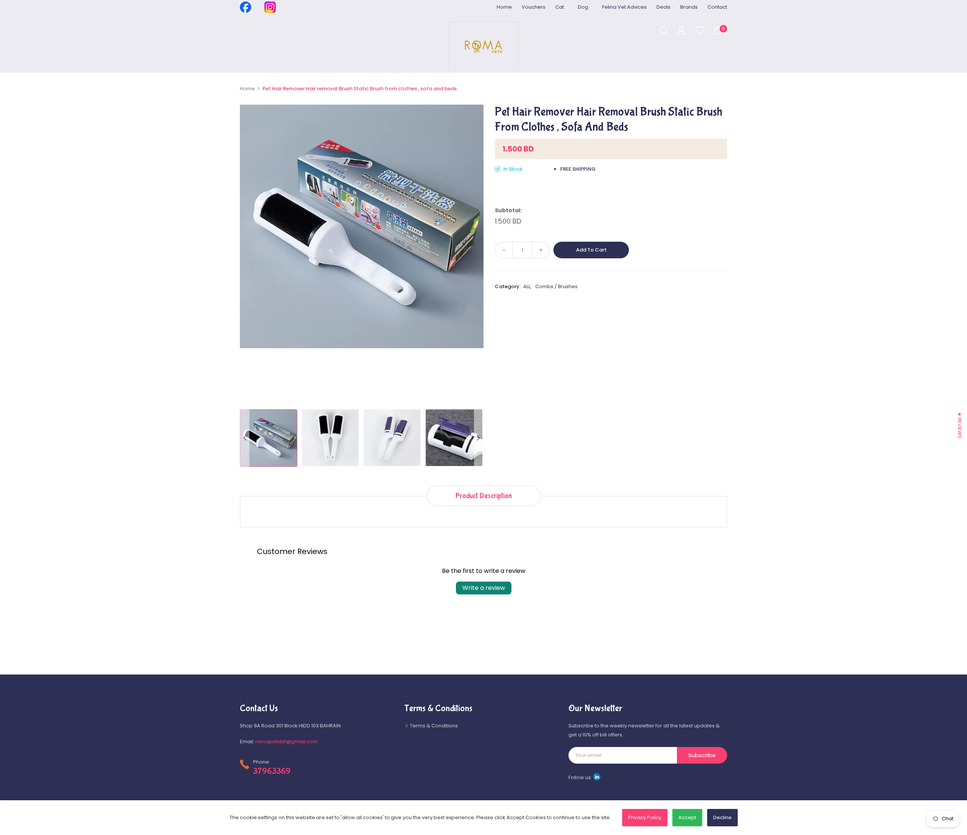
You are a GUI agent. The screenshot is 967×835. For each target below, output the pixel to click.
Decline (722, 817)
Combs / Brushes (556, 286)
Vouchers (533, 7)
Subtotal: (508, 210)
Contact (717, 7)
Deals (663, 7)
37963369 (271, 771)
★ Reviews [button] (959, 425)
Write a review (483, 587)
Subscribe (702, 755)
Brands (689, 7)
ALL (526, 286)
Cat (560, 7)
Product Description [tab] (484, 495)
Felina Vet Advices (624, 7)
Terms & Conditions (433, 725)
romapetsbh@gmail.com (286, 741)
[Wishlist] (699, 30)
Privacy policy (644, 817)
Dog (583, 7)
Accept (687, 817)
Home (504, 7)
